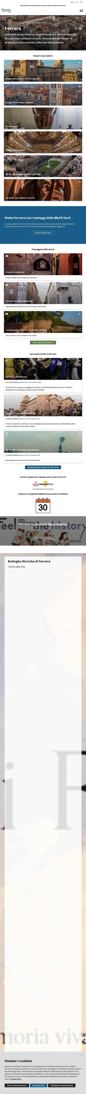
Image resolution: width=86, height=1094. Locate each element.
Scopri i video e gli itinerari (43, 538)
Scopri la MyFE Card (43, 233)
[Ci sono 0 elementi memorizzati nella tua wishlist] (77, 2)
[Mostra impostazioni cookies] (84, 1039)
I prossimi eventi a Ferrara (43, 354)
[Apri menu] (81, 11)
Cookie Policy (16, 1079)
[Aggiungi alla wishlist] (75, 28)
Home (7, 23)
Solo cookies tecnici (16, 1085)
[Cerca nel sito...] (81, 2)
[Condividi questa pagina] (80, 28)
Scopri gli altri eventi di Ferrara (43, 467)
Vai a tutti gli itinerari (43, 342)
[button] (73, 2)
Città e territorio (32, 23)
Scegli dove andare (17, 23)
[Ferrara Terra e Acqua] (8, 10)
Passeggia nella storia (43, 249)
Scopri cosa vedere (43, 56)
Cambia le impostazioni (62, 1085)
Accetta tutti (39, 1085)
